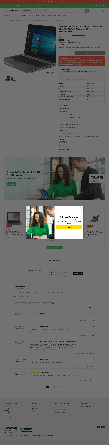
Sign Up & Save (69, 227)
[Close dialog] (81, 208)
